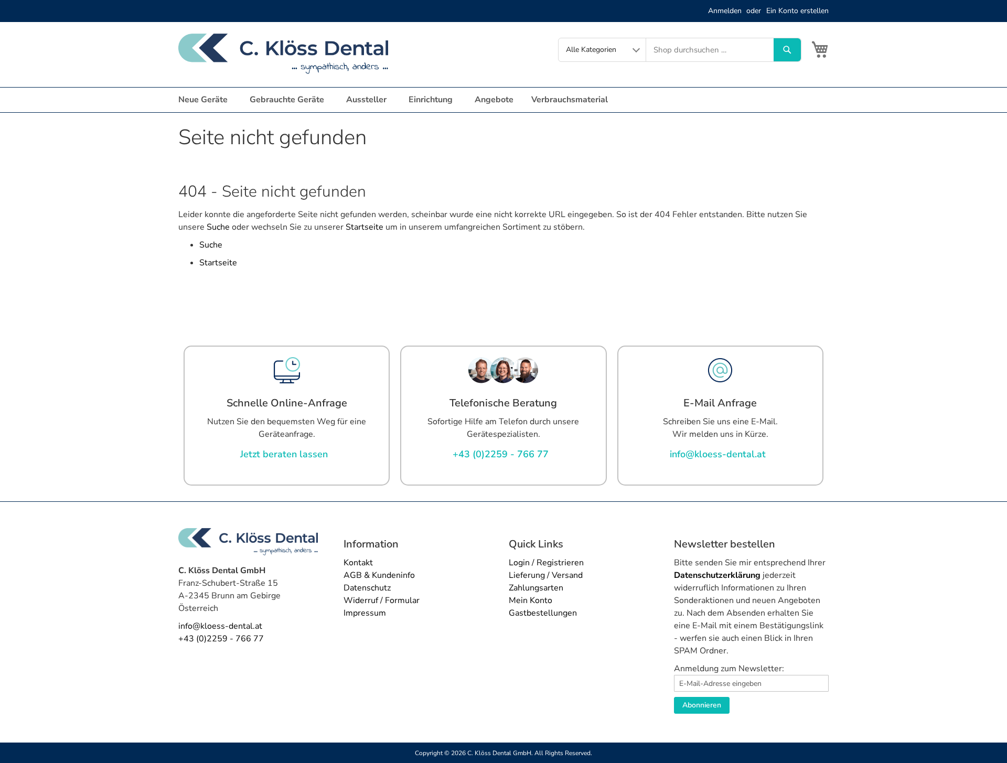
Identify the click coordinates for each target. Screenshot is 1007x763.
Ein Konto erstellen (797, 11)
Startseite (364, 227)
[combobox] (710, 49)
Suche (218, 227)
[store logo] (283, 54)
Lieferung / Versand (546, 575)
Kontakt (358, 562)
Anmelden (725, 11)
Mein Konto (530, 600)
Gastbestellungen (543, 613)
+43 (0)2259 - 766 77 (221, 638)
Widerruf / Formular (382, 600)
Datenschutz (367, 588)
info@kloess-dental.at (220, 626)
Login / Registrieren (546, 562)
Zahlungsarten (536, 588)
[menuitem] (205, 100)
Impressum (365, 613)
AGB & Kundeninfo (379, 575)
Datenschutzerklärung (717, 575)
